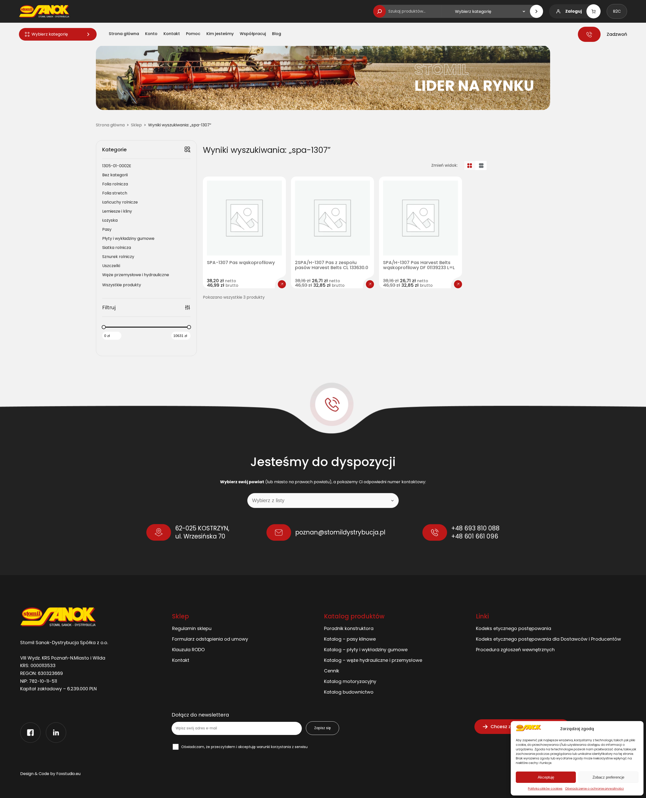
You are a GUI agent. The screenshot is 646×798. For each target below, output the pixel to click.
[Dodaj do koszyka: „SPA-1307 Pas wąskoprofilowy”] (282, 284)
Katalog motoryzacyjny (350, 681)
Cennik (331, 671)
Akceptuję (546, 777)
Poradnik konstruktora (348, 628)
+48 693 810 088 (475, 528)
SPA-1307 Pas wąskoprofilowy (241, 262)
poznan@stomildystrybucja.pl (340, 532)
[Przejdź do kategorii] (536, 11)
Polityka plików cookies (545, 788)
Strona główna (110, 125)
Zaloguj (573, 11)
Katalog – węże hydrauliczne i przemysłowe (373, 660)
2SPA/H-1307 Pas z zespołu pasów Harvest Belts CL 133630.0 (331, 265)
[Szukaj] (379, 11)
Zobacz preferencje (608, 777)
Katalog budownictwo (348, 692)
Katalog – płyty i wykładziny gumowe (366, 649)
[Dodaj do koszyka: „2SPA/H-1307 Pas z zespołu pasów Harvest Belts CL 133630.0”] (370, 284)
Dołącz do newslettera (200, 715)
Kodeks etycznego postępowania (513, 628)
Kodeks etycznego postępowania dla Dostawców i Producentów (548, 639)
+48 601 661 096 (474, 536)
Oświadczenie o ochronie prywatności (594, 788)
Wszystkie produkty (121, 285)
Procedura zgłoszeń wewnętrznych (515, 649)
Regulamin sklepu (191, 628)
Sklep (136, 125)
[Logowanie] (558, 11)
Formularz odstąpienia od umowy (210, 639)
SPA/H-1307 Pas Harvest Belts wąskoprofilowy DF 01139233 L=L (419, 265)
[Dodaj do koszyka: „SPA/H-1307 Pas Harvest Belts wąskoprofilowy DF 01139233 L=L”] (458, 284)
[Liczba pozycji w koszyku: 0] (593, 11)
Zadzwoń (617, 34)
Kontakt (180, 660)
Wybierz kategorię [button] (50, 34)
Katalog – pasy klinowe (350, 639)
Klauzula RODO (188, 649)
